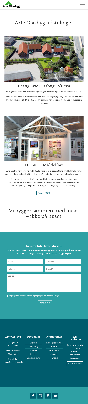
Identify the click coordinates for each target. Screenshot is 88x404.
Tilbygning (33, 346)
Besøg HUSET (44, 193)
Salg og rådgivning (54, 343)
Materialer (54, 354)
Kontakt (54, 346)
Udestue (33, 350)
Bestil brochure (75, 363)
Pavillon (33, 354)
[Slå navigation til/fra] (82, 4)
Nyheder (54, 358)
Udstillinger (54, 350)
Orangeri (33, 343)
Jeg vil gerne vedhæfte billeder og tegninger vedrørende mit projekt (34, 296)
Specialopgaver (33, 358)
